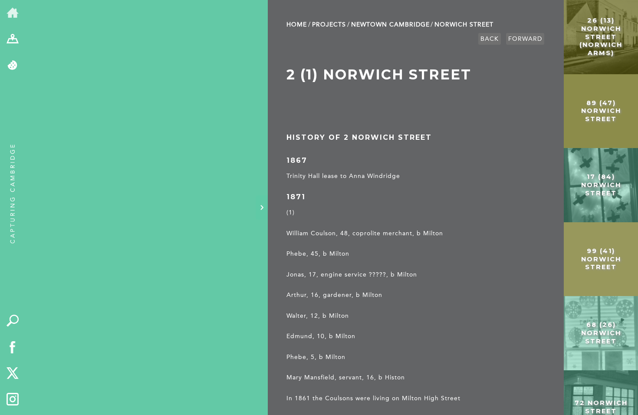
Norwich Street (463, 24)
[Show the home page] (13, 13)
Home (296, 24)
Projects (329, 24)
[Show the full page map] (13, 39)
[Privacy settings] (13, 66)
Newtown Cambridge (390, 24)
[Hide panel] (262, 207)
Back (489, 39)
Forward (525, 39)
